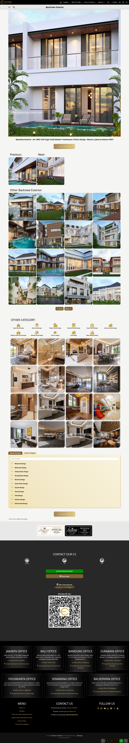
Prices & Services (89, 2)
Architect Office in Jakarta (16, 660)
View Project (64, 146)
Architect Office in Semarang (64, 690)
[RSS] (118, 709)
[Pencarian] (108, 741)
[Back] (9, 7)
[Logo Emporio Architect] (6, 2)
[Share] (117, 741)
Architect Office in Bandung (80, 662)
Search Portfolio (15, 453)
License (25, 519)
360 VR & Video (76, 2)
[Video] (112, 741)
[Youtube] (105, 709)
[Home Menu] (60, 2)
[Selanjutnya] (126, 741)
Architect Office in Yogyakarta (22, 690)
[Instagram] (101, 709)
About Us (101, 2)
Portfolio (65, 2)
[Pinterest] (111, 709)
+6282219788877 (64, 587)
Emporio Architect (57, 735)
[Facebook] (98, 709)
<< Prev (59, 309)
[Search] (126, 2)
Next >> (68, 309)
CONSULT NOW (64, 514)
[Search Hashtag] (14, 7)
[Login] (119, 2)
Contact (115, 2)
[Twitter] (114, 709)
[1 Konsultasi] (121, 741)
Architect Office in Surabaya (112, 660)
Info (108, 2)
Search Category (30, 453)
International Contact (65, 571)
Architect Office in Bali (48, 662)
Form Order (64, 576)
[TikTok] (108, 709)
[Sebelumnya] (103, 741)
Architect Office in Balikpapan (107, 688)
